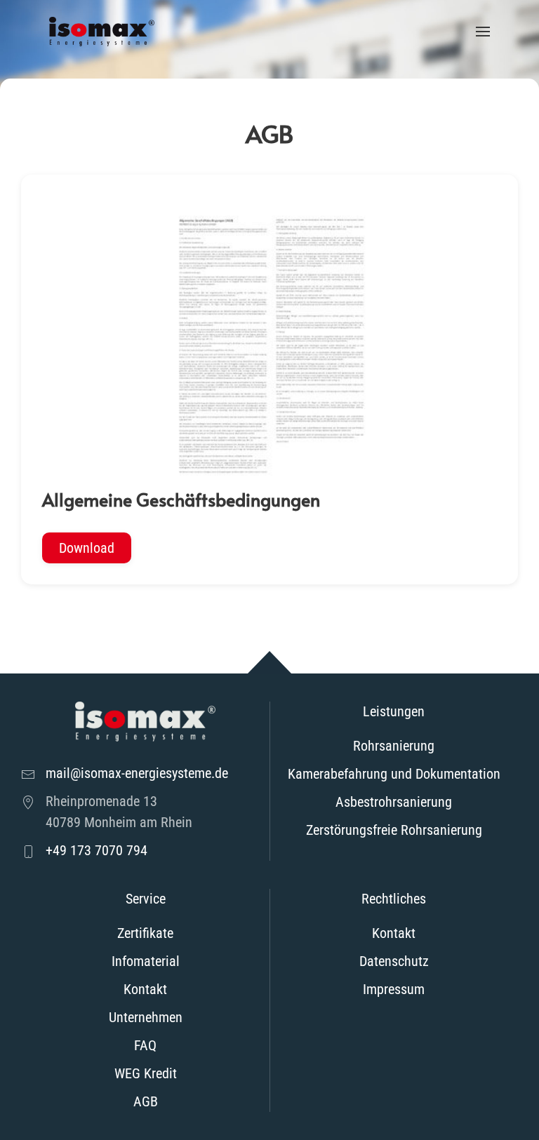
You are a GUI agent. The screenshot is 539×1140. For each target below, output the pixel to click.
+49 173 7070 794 (96, 850)
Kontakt (145, 989)
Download (86, 547)
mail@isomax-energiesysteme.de (137, 773)
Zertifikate (145, 933)
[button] (483, 31)
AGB (145, 1101)
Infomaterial (146, 961)
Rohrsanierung (393, 745)
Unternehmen (145, 1017)
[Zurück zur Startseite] (101, 31)
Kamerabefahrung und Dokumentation (394, 773)
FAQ (145, 1045)
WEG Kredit (145, 1073)
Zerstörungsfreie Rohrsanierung (394, 830)
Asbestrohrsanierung (393, 801)
